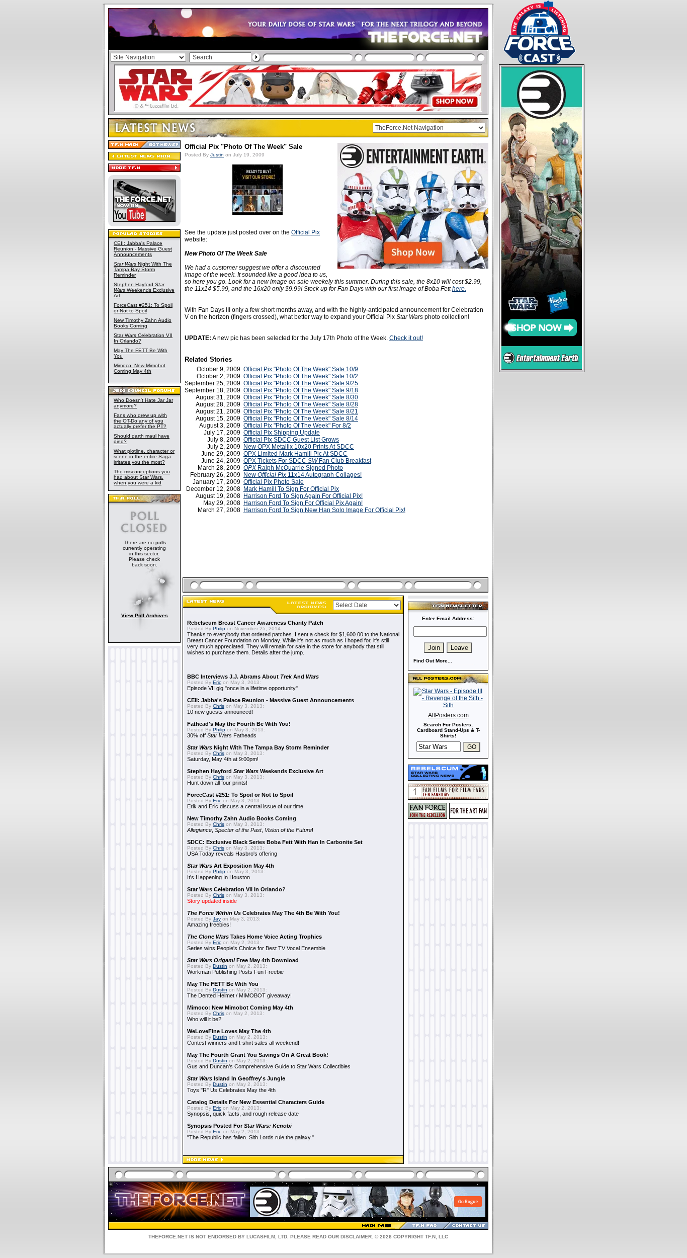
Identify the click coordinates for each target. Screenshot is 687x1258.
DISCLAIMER (356, 1236)
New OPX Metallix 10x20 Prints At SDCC (298, 446)
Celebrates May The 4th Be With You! (263, 913)
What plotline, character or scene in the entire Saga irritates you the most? (144, 456)
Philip (219, 628)
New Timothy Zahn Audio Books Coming (142, 322)
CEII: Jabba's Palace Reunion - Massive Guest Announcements (143, 248)
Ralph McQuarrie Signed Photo (293, 467)
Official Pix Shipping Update (281, 432)
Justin (217, 154)
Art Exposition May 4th (230, 866)
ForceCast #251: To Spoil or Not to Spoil (143, 307)
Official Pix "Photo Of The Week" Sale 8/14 (300, 418)
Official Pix (305, 232)
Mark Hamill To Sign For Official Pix (291, 488)
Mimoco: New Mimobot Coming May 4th (139, 368)
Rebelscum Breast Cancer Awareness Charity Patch (255, 623)
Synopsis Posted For (239, 1126)
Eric (217, 682)
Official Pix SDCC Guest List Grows (291, 439)
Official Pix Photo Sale (273, 481)
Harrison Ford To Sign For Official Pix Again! (303, 503)
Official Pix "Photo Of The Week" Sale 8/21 (300, 411)
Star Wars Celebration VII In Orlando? (236, 889)
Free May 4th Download (243, 960)
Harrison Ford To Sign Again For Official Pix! (303, 495)
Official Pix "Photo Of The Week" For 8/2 (297, 425)
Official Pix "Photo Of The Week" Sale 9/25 (300, 383)
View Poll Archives (144, 615)
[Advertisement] (336, 557)
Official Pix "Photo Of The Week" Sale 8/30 (300, 397)
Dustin (220, 966)
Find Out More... (432, 660)
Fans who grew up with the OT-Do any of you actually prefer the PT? (140, 420)
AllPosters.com (448, 715)
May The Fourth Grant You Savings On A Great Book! (257, 1055)
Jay (217, 918)
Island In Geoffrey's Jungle (236, 1078)
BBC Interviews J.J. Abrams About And (253, 677)
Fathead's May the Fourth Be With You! (239, 724)
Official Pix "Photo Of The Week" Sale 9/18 (300, 390)
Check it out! (406, 338)
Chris (218, 706)
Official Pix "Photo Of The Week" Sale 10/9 (300, 369)
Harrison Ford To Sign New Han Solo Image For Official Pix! (324, 510)
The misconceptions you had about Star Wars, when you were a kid (142, 477)
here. (459, 288)
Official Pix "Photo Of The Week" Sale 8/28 (300, 404)
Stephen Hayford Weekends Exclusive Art (144, 290)
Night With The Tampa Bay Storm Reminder (143, 269)
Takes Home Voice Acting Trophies (254, 937)
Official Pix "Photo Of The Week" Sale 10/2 (300, 376)
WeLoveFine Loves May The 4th (229, 1031)
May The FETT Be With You (223, 984)
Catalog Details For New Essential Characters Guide (255, 1102)
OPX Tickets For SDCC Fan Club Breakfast (307, 460)
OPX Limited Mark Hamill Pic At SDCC (295, 453)
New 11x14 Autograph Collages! (302, 474)
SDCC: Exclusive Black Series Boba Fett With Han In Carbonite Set (275, 842)
